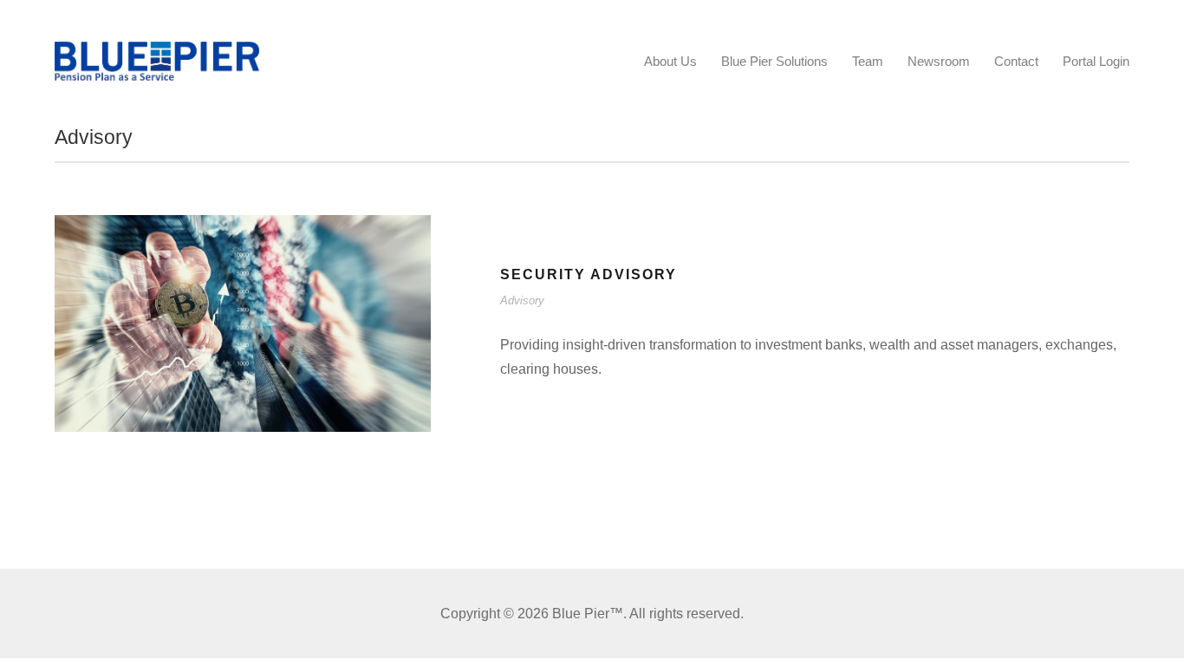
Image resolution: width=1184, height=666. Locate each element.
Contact (1016, 61)
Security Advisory (588, 274)
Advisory (522, 300)
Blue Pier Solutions (774, 61)
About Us (670, 61)
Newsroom (939, 61)
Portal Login (1096, 61)
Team (867, 61)
